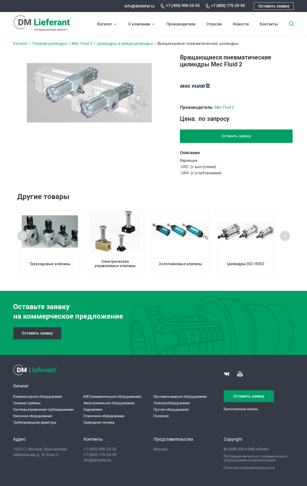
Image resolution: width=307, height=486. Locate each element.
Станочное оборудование (103, 416)
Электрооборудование (172, 403)
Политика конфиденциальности (249, 468)
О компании (139, 24)
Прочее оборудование (171, 409)
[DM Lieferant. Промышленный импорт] (42, 29)
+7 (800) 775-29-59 (228, 5)
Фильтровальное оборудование (109, 403)
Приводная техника (98, 422)
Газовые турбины (27, 403)
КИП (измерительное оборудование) (112, 396)
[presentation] (22, 236)
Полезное (161, 416)
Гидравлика (92, 409)
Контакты (269, 24)
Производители (180, 24)
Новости (241, 24)
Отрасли (214, 24)
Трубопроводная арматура (34, 422)
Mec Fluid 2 (82, 43)
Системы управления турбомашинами (43, 409)
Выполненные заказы (241, 409)
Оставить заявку (273, 6)
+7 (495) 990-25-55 (183, 5)
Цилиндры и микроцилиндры (125, 43)
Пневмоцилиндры (50, 43)
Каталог (104, 24)
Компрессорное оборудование (37, 396)
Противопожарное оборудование (180, 396)
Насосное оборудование (32, 416)
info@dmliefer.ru (139, 6)
